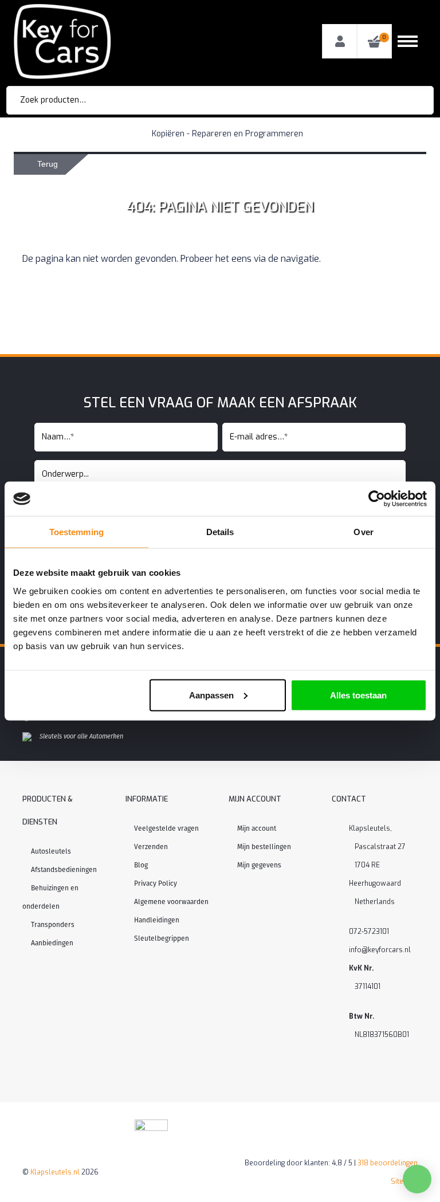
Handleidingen (156, 920)
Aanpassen (211, 695)
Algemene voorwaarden (171, 902)
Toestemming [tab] (76, 532)
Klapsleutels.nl (55, 1172)
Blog (141, 865)
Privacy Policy (155, 883)
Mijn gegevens (259, 865)
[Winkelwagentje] (374, 42)
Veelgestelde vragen (166, 828)
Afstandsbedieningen (64, 870)
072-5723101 (369, 931)
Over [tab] (363, 532)
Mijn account (256, 828)
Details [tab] (220, 532)
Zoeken (409, 100)
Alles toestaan (358, 695)
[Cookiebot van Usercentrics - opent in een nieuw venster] (377, 499)
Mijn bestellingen (264, 847)
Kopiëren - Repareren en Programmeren (227, 133)
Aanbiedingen (52, 943)
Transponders (52, 925)
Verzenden (151, 847)
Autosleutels (51, 851)
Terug (47, 163)
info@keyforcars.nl (380, 949)
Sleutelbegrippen (161, 938)
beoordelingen (388, 1163)
